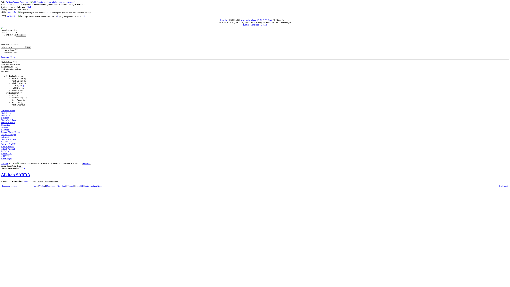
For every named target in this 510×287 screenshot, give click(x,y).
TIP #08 (4, 163)
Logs (86, 186)
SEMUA (86, 163)
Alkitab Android (8, 149)
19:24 (13, 12)
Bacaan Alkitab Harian (10, 132)
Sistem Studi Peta (8, 120)
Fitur (59, 186)
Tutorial (70, 186)
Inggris (25, 181)
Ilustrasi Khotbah (8, 122)
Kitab (29, 7)
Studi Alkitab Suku (9, 139)
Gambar (4, 127)
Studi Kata (5, 115)
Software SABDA (9, 144)
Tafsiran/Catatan (12, 2)
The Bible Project (8, 134)
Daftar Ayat (24, 2)
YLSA (22, 168)
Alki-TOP (5, 156)
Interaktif (79, 186)
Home (35, 186)
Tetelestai (5, 137)
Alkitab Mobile (7, 146)
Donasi (264, 25)
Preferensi (503, 186)
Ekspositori (5, 125)
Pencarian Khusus (8, 57)
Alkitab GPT (6, 154)
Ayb (9, 12)
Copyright (224, 20)
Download (50, 186)
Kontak (246, 25)
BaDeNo (5, 151)
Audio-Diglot (6, 158)
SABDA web (6, 142)
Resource (5, 130)
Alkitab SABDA (15, 174)
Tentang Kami (96, 186)
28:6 (13, 16)
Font (64, 186)
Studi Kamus (6, 113)
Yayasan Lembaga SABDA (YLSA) (256, 20)
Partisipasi (255, 25)
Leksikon (5, 118)
